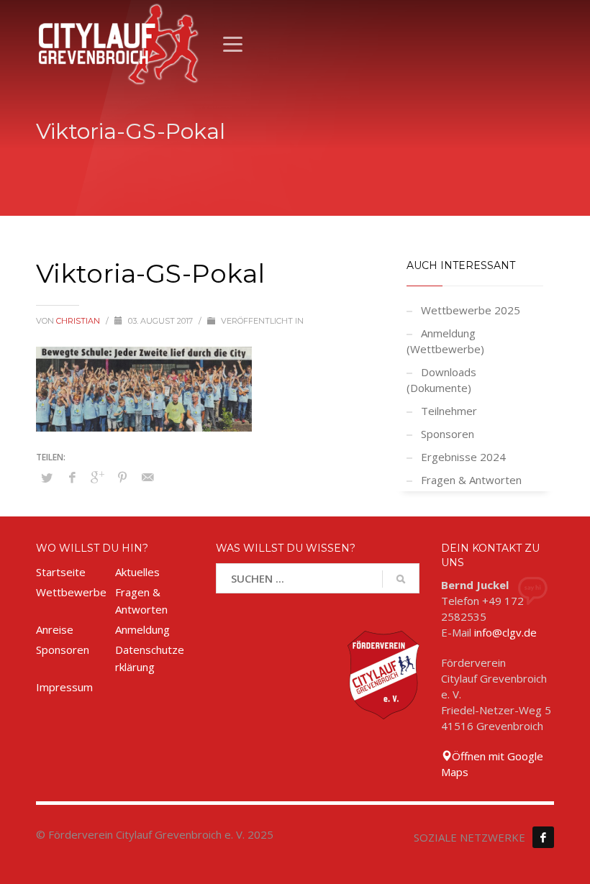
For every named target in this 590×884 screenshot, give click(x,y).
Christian (79, 321)
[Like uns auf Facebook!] (543, 837)
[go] (400, 579)
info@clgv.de (505, 632)
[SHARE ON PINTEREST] (122, 477)
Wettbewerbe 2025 (470, 310)
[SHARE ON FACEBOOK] (72, 477)
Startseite (61, 572)
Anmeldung (142, 629)
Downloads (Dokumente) (441, 380)
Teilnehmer (449, 411)
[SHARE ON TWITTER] (47, 477)
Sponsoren (447, 434)
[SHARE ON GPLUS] (97, 477)
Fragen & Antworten (471, 480)
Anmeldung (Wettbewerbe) (445, 341)
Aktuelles (137, 572)
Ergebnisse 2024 (463, 457)
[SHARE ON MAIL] (147, 477)
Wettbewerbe (71, 592)
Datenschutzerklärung (149, 658)
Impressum (64, 687)
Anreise (54, 629)
